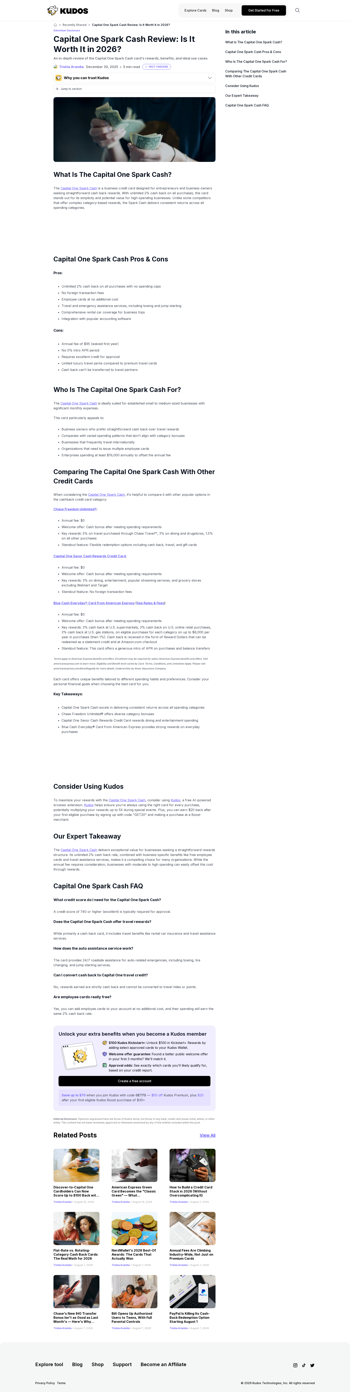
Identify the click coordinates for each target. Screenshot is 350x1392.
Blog (77, 1364)
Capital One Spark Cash (79, 188)
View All (208, 1135)
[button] (156, 67)
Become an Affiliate (163, 1364)
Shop (98, 1364)
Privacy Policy (45, 1383)
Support (122, 1364)
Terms (61, 1383)
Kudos (175, 800)
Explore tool (49, 1364)
